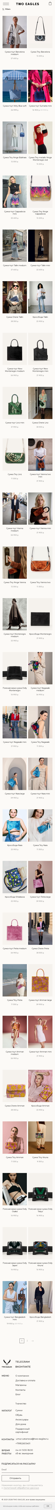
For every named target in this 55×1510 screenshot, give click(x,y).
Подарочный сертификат (22, 1430)
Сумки (19, 1410)
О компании (22, 1375)
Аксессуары (21, 1419)
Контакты (20, 1390)
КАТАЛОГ (7, 1410)
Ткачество (20, 1403)
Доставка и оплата (25, 1380)
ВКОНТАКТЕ (23, 1366)
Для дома (20, 1424)
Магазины (20, 1385)
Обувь (18, 1415)
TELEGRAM (22, 1361)
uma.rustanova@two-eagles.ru (32, 1439)
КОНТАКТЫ (8, 1439)
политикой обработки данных (21, 1487)
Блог (18, 1394)
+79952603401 (23, 1443)
